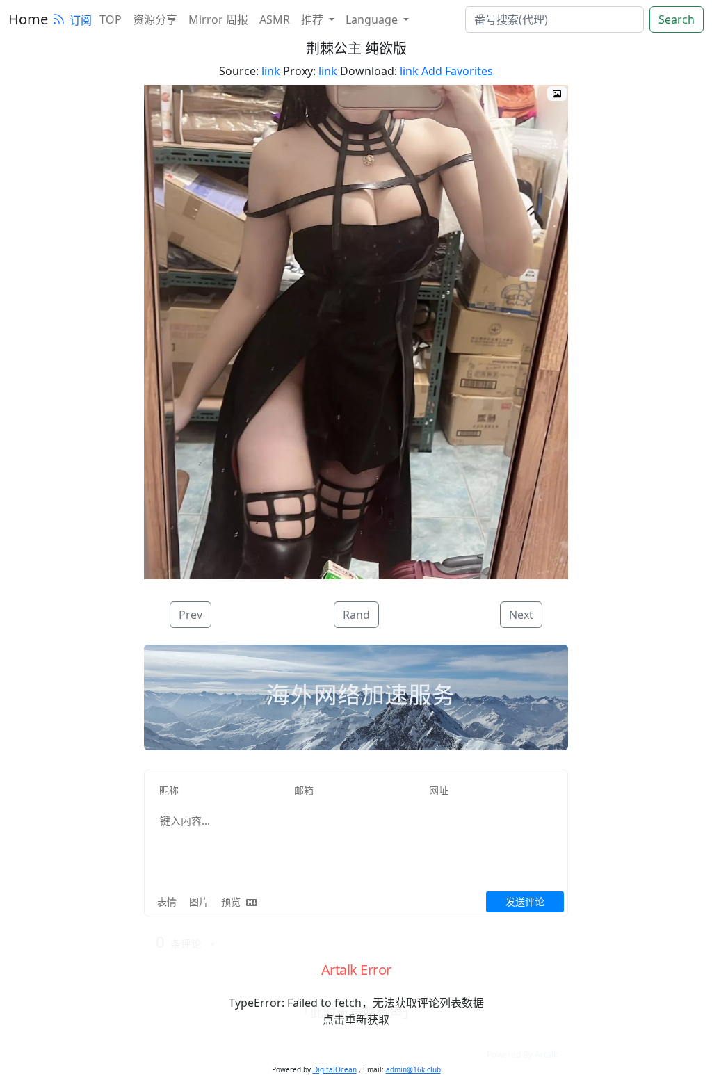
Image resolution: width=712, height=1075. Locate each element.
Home (28, 19)
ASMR (274, 19)
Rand (356, 614)
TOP (110, 19)
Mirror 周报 (218, 19)
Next (521, 614)
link (270, 71)
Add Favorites (457, 71)
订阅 (81, 20)
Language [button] (373, 19)
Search (676, 19)
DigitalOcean (335, 1069)
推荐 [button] (313, 19)
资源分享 (155, 19)
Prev (190, 614)
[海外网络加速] (356, 697)
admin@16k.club (413, 1069)
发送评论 (524, 901)
